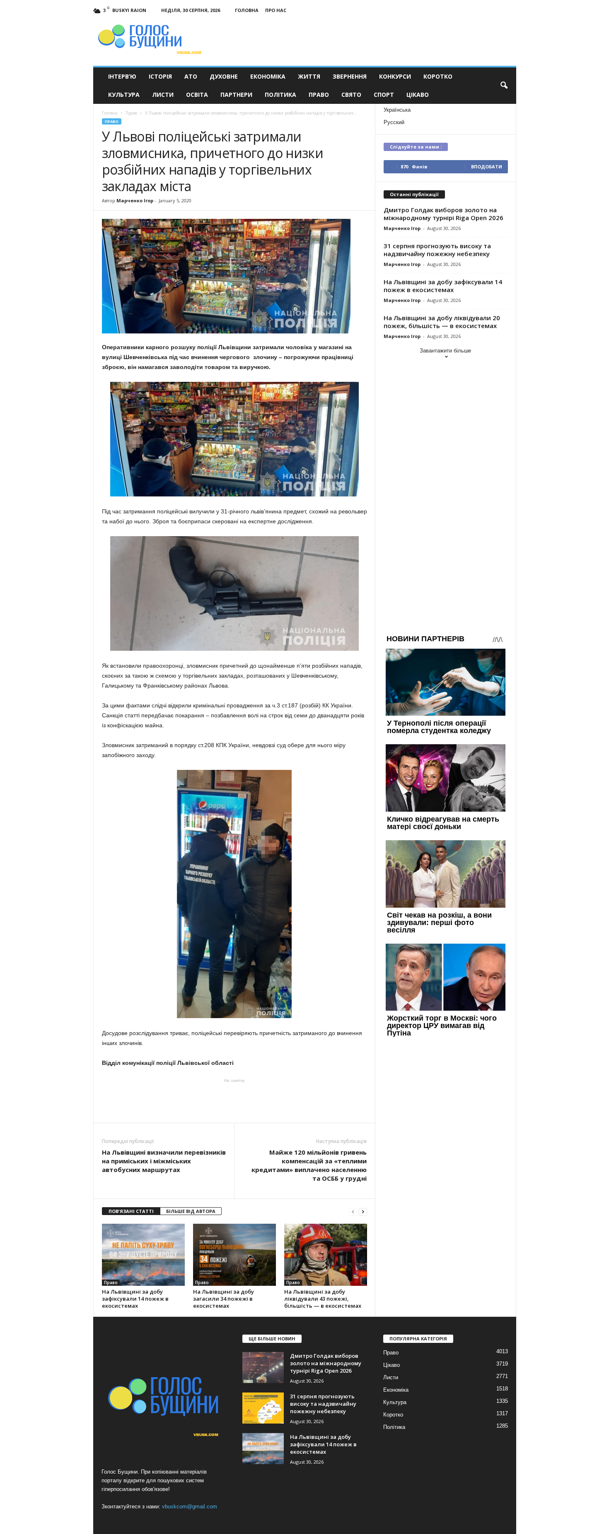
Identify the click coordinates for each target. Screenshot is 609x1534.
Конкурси (395, 76)
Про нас (275, 10)
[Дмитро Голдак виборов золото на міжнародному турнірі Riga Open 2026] (263, 1367)
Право (319, 94)
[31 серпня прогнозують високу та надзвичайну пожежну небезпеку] (263, 1408)
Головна (247, 10)
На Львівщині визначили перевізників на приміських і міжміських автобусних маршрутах (164, 1161)
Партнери (236, 94)
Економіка (267, 76)
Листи (163, 94)
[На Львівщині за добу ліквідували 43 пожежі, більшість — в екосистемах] (325, 1255)
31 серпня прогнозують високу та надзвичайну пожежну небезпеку (437, 250)
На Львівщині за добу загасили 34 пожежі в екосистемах (223, 1298)
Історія (160, 76)
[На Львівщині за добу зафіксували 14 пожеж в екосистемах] (143, 1255)
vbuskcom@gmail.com (189, 1506)
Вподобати (486, 166)
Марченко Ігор (134, 200)
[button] (504, 86)
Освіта (197, 94)
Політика (280, 94)
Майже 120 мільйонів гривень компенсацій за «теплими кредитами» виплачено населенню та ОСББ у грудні (309, 1165)
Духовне (224, 76)
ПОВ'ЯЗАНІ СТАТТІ (131, 1211)
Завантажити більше (445, 351)
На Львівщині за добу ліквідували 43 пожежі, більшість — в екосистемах (322, 1298)
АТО (190, 76)
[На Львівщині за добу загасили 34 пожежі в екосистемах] (234, 1255)
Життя (309, 76)
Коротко (437, 76)
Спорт (384, 94)
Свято (351, 94)
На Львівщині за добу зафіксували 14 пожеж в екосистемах (135, 1298)
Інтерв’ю (122, 76)
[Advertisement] (234, 1100)
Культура (124, 94)
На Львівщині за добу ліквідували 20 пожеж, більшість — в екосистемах (442, 322)
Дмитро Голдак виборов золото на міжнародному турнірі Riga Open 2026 (443, 214)
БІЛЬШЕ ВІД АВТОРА (190, 1211)
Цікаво (417, 94)
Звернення (350, 76)
